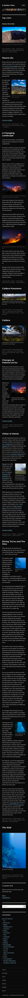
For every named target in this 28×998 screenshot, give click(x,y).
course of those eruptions (11, 66)
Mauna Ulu (4, 51)
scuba (3, 821)
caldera (8, 311)
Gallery (4, 980)
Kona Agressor (20, 805)
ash (15, 424)
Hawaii (11, 426)
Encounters (6, 933)
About (4, 895)
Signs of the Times (8, 953)
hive (9, 820)
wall (15, 876)
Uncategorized (7, 959)
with (21, 446)
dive (6, 820)
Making (5, 943)
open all (4, 918)
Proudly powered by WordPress (17, 995)
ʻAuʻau (6, 821)
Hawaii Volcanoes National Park (12, 50)
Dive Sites (15, 818)
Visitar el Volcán (10, 434)
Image (13, 48)
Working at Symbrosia (9, 963)
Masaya (4, 464)
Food (4, 935)
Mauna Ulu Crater (8, 24)
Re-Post (5, 949)
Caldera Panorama (11, 288)
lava (14, 125)
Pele (8, 415)
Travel (5, 957)
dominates (5, 476)
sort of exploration (7, 444)
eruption (4, 125)
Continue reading (7, 120)
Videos (4, 983)
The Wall (6, 827)
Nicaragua (14, 534)
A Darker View (8, 5)
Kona (11, 820)
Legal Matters (6, 897)
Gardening (6, 937)
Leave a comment (13, 51)
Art (4, 920)
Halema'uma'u (5, 426)
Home (4, 969)
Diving (19, 818)
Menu (23, 5)
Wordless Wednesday (9, 961)
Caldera (6, 320)
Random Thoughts (8, 947)
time (10, 282)
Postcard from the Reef (17, 875)
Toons (5, 955)
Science (5, 951)
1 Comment (6, 127)
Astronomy (6, 922)
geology (21, 281)
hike (8, 125)
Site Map (4, 973)
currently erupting (16, 454)
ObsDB (4, 987)
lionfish (14, 820)
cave (23, 818)
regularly (5, 446)
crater (3, 50)
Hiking (17, 48)
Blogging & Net (7, 926)
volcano (23, 125)
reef (24, 820)
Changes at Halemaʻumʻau (9, 361)
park (14, 312)
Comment (6, 928)
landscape (5, 478)
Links (3, 976)
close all (10, 918)
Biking (5, 924)
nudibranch (19, 820)
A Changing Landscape (8, 134)
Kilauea (21, 48)
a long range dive (14, 803)
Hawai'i (5, 939)
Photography (7, 945)
